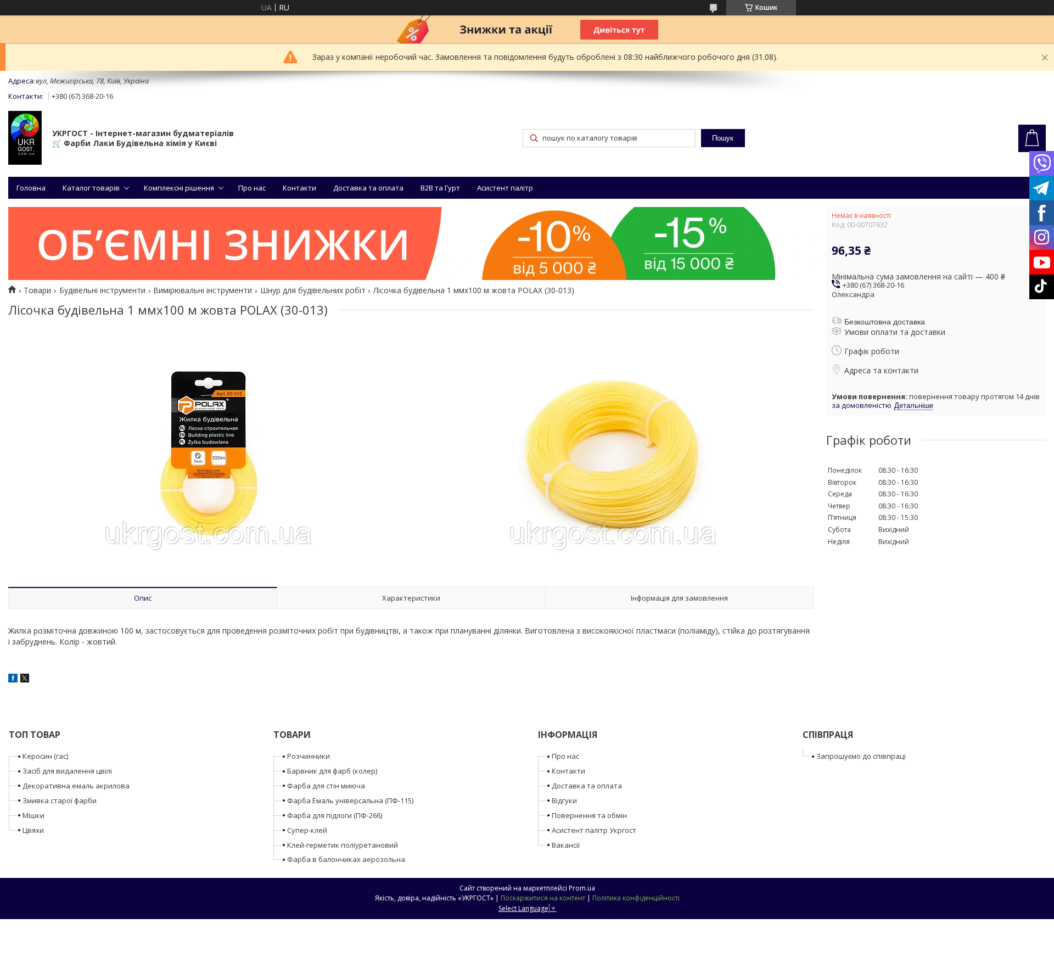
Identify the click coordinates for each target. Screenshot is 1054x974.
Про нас (252, 188)
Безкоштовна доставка (884, 321)
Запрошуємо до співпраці (861, 756)
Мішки (33, 815)
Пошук (722, 138)
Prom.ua (582, 888)
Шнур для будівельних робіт (313, 290)
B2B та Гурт (440, 188)
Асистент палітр (505, 188)
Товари (37, 290)
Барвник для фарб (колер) (332, 771)
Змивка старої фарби (60, 800)
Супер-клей (307, 830)
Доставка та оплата (368, 188)
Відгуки (564, 800)
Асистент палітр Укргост (594, 830)
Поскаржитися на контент (543, 898)
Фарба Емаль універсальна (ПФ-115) (350, 800)
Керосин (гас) (45, 756)
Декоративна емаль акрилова (76, 786)
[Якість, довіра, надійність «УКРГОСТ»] (25, 139)
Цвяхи (33, 830)
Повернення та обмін (589, 815)
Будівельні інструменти (102, 290)
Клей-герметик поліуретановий (342, 845)
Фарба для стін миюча (326, 786)
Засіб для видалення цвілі (67, 771)
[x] (24, 679)
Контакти (299, 188)
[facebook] (13, 679)
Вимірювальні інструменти (202, 290)
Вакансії (566, 845)
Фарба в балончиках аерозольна (346, 859)
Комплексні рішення (179, 188)
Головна (31, 188)
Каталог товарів (91, 188)
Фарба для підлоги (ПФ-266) (334, 815)
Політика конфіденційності (636, 898)
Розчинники (308, 756)
